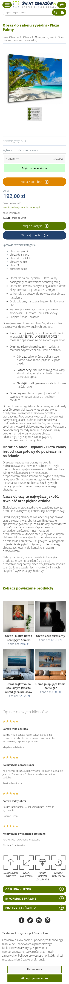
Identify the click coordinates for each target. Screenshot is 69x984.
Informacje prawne (20, 899)
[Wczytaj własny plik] (62, 12)
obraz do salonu (19, 254)
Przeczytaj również (20, 908)
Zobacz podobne (31, 182)
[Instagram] (39, 920)
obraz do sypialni (20, 258)
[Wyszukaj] (55, 12)
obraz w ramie (18, 261)
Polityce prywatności (31, 955)
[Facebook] (21, 920)
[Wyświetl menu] (7, 5)
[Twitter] (30, 920)
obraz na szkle (18, 268)
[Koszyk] (61, 5)
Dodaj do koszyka (32, 226)
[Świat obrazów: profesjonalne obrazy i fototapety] (35, 4)
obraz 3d (15, 265)
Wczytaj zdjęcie (31, 235)
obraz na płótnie (19, 251)
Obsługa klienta (18, 889)
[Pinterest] (47, 920)
